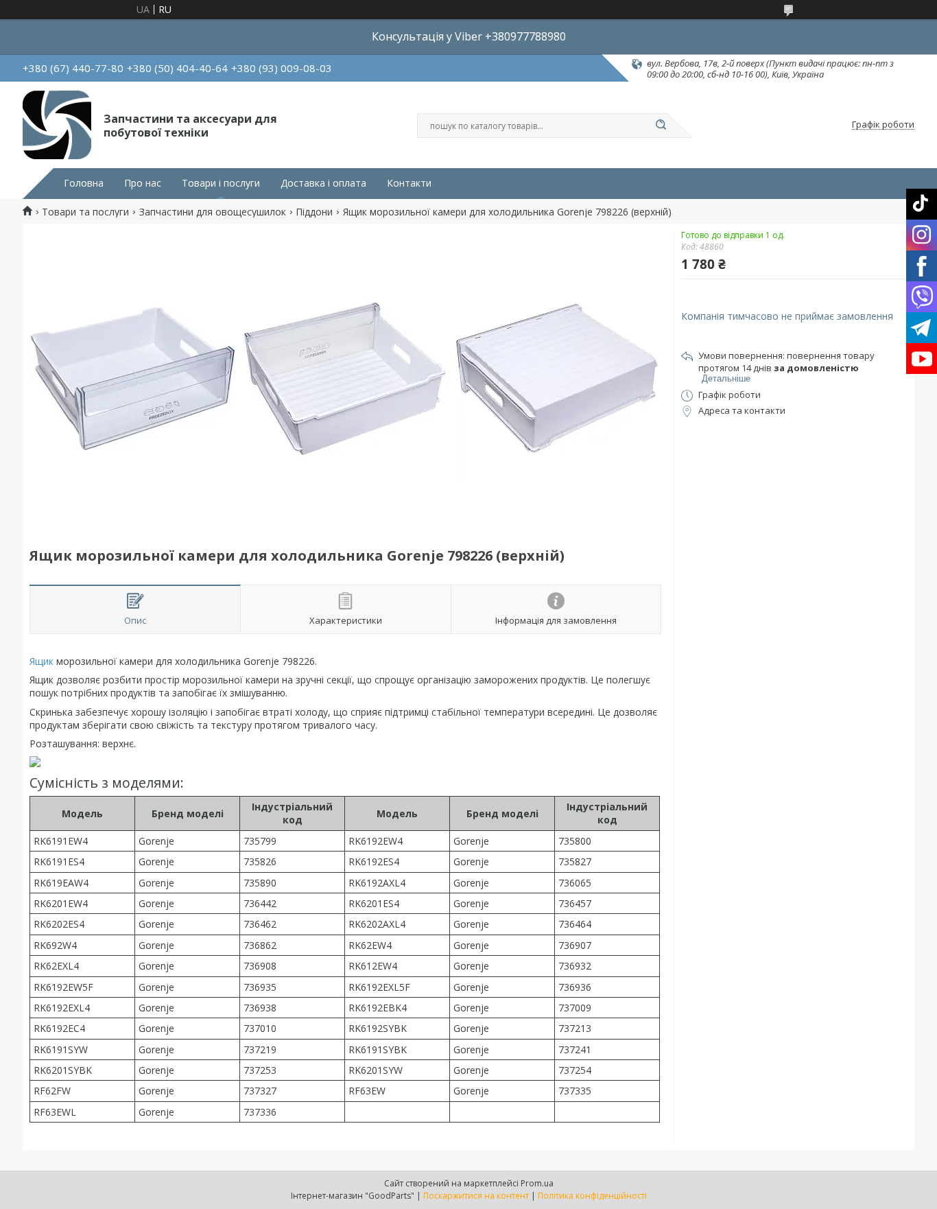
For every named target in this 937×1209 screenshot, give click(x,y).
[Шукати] (660, 125)
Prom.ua (537, 1183)
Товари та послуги (85, 212)
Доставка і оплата (323, 183)
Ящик (41, 661)
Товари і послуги (221, 183)
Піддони (314, 212)
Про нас (142, 183)
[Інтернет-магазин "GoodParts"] (57, 125)
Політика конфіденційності (592, 1195)
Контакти (409, 183)
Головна (84, 183)
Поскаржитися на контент (476, 1195)
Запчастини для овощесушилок (212, 212)
